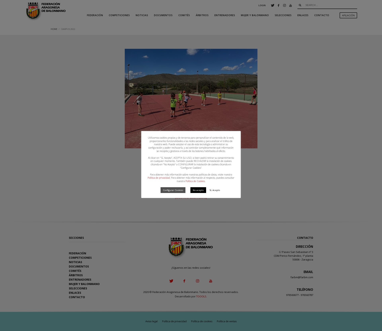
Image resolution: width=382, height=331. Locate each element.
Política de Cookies (195, 181)
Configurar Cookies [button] (173, 190)
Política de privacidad (159, 177)
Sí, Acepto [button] (215, 190)
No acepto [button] (198, 190)
